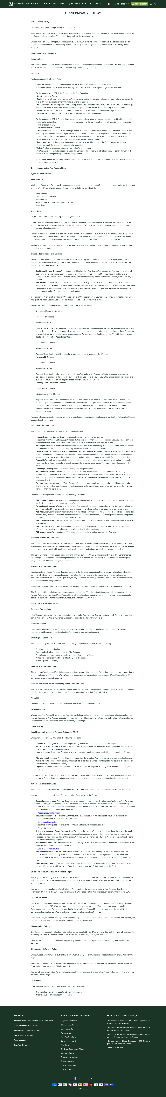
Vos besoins (50, 4)
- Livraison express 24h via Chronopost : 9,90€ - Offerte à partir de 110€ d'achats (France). (128, 1042)
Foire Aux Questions (68, 1037)
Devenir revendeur (67, 1069)
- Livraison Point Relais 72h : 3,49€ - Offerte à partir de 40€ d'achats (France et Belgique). (128, 1022)
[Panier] (155, 4)
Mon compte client (67, 1029)
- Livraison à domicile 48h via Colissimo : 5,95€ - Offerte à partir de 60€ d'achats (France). (128, 1029)
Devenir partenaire (67, 1061)
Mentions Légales (67, 1053)
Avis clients (65, 1045)
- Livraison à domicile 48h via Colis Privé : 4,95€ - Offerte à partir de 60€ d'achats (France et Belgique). (128, 1035)
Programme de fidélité (69, 1021)
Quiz (71, 4)
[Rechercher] (151, 3)
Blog (62, 4)
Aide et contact (83, 4)
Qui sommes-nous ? (68, 1041)
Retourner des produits (69, 1057)
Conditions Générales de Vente (72, 1049)
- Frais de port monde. (115, 1048)
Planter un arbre (66, 1033)
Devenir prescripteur (68, 1065)
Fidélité (99, 4)
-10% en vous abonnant (69, 1025)
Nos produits (33, 4)
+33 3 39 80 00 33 (123, 4)
